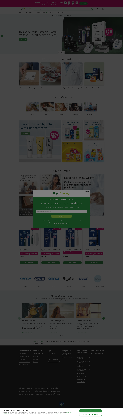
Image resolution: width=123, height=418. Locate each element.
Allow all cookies (90, 411)
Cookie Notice (58, 414)
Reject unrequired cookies (90, 414)
